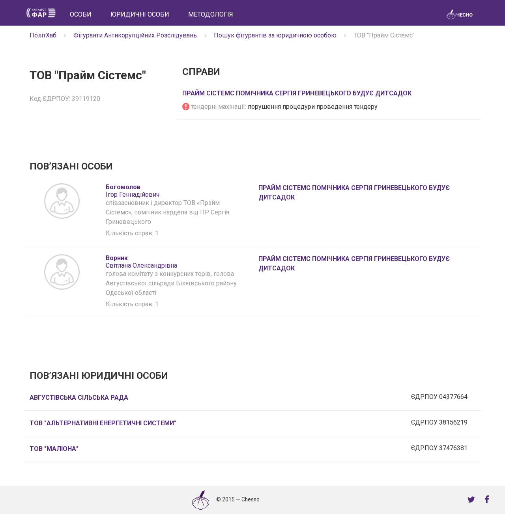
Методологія (210, 14)
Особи (81, 14)
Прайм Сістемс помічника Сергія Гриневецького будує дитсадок (296, 93)
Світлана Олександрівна (141, 261)
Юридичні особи (139, 14)
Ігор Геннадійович (132, 190)
